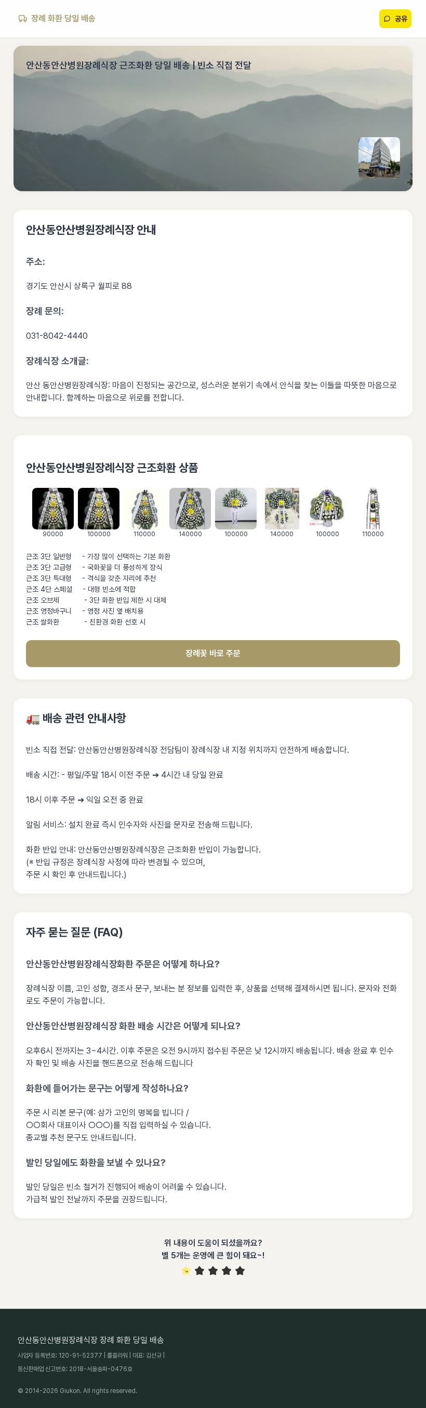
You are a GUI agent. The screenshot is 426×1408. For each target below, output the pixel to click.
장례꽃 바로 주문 (213, 653)
